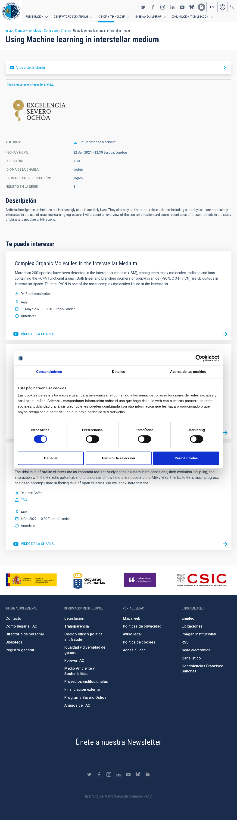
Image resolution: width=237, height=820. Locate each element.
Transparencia (76, 626)
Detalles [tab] (118, 372)
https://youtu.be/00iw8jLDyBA (33, 334)
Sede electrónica (196, 650)
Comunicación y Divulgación (190, 16)
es (212, 7)
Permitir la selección (118, 458)
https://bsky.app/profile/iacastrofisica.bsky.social (192, 7)
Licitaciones (192, 626)
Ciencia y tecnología (111, 16)
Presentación (35, 16)
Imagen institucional (199, 634)
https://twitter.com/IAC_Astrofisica (143, 7)
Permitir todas (186, 458)
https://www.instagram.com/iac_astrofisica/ (163, 7)
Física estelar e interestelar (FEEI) (31, 84)
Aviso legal (132, 634)
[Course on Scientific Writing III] (225, 432)
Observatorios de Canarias (71, 16)
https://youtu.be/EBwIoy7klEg (118, 67)
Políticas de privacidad (142, 626)
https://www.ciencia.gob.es (31, 580)
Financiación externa (82, 689)
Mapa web (131, 618)
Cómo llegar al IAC (21, 626)
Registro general (20, 650)
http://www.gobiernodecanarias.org (89, 580)
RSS (185, 642)
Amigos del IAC (77, 705)
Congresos (51, 30)
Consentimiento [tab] (49, 372)
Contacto (13, 618)
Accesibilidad (134, 650)
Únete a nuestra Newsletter (118, 742)
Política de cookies (139, 642)
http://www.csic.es (201, 579)
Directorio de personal (25, 634)
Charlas (66, 30)
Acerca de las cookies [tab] (188, 372)
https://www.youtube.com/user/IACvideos (182, 7)
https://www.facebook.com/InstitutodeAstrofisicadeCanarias (153, 7)
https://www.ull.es (140, 580)
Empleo (188, 618)
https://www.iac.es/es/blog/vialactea (201, 7)
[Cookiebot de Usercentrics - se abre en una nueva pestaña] (199, 358)
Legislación (74, 618)
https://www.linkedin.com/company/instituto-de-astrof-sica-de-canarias (172, 7)
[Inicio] (11, 11)
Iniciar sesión (222, 7)
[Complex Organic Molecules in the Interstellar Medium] (225, 334)
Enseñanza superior (148, 16)
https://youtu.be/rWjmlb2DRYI (33, 544)
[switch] (92, 439)
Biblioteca (14, 642)
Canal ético (191, 658)
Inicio (9, 30)
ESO (24, 500)
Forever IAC (74, 660)
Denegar (51, 458)
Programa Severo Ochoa (85, 697)
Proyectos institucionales (86, 681)
